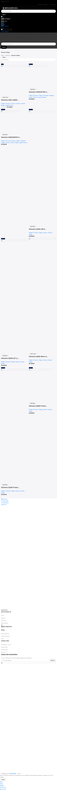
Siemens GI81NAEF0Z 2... (11, 137)
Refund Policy (4, 647)
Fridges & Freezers (5, 103)
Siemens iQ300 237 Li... (10, 358)
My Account (4, 652)
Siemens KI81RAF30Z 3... (38, 92)
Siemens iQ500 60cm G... (38, 356)
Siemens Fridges (42, 97)
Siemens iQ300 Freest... (10, 487)
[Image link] (28, 553)
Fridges (40, 95)
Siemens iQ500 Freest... (38, 406)
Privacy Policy (4, 649)
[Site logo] (28, 8)
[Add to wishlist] (11, 94)
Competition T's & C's (6, 644)
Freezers (13, 103)
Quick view (7, 94)
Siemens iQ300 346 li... (37, 229)
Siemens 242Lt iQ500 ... (10, 100)
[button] (5, 97)
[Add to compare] (3, 94)
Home (2, 55)
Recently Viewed (5, 633)
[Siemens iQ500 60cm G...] (42, 293)
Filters (4, 57)
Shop (2, 638)
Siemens (8, 55)
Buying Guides (4, 623)
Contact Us (3, 620)
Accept (3, 779)
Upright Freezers (9, 105)
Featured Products (5, 636)
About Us (3, 618)
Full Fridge (45, 95)
